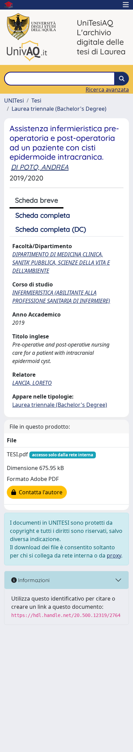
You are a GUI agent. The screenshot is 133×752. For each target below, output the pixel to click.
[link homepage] (11, 5)
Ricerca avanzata (107, 89)
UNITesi (14, 100)
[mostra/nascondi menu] (126, 4)
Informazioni (33, 580)
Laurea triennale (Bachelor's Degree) (59, 108)
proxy (114, 555)
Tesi (36, 100)
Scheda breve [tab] (36, 200)
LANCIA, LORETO (32, 383)
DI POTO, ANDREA (40, 167)
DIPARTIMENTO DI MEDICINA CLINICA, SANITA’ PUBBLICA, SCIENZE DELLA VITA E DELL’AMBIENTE (61, 262)
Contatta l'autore (39, 492)
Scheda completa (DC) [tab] (50, 229)
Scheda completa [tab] (42, 215)
